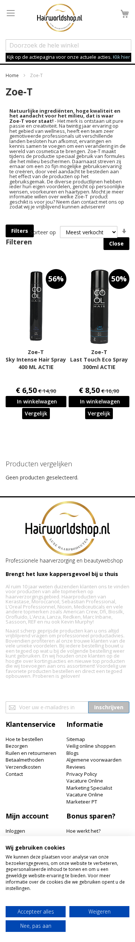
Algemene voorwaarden (94, 759)
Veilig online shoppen (91, 746)
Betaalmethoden (25, 759)
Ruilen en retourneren (31, 753)
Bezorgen (17, 746)
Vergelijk (36, 413)
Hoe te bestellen (24, 739)
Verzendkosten (23, 766)
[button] (36, 413)
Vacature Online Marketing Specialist (89, 784)
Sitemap (75, 739)
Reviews (76, 766)
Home (13, 75)
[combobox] (68, 45)
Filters (19, 230)
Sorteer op (43, 232)
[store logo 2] (59, 19)
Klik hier (121, 57)
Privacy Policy (81, 774)
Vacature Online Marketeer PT (84, 798)
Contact (14, 774)
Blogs (72, 753)
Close (116, 243)
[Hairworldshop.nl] (68, 529)
